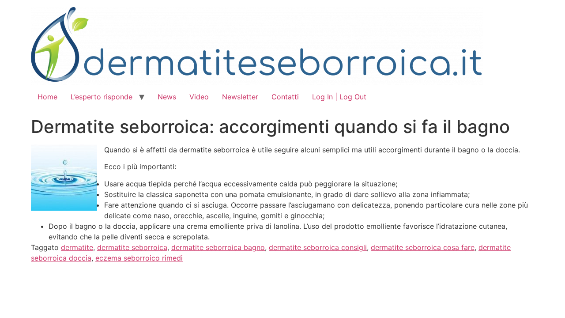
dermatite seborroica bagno (218, 247)
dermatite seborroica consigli (318, 247)
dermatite (77, 247)
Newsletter (240, 96)
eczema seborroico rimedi (139, 258)
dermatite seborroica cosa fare (423, 247)
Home (47, 96)
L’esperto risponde (101, 96)
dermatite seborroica (132, 247)
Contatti (285, 96)
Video (199, 96)
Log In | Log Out (339, 96)
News (167, 96)
